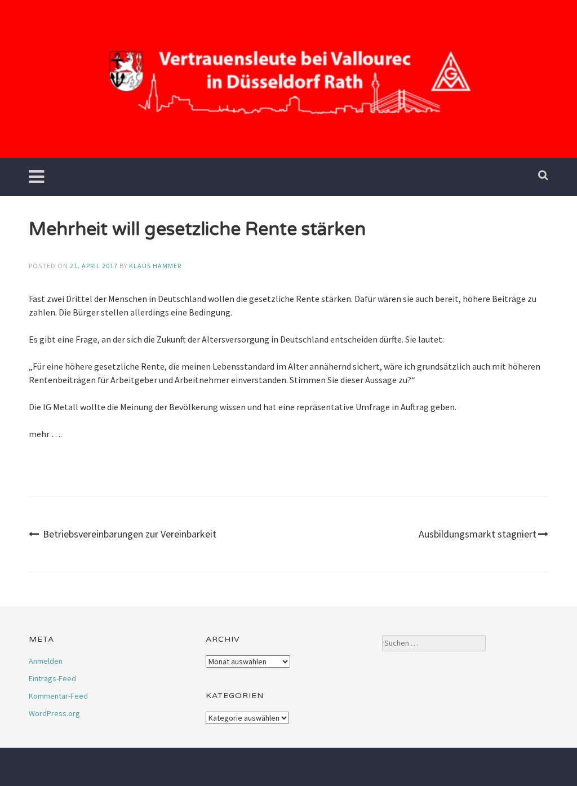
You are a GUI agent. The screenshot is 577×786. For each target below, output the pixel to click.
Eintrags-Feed (52, 678)
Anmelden (46, 661)
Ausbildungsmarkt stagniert (477, 533)
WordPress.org (54, 713)
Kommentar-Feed (58, 696)
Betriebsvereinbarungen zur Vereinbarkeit (129, 533)
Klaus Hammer (155, 265)
